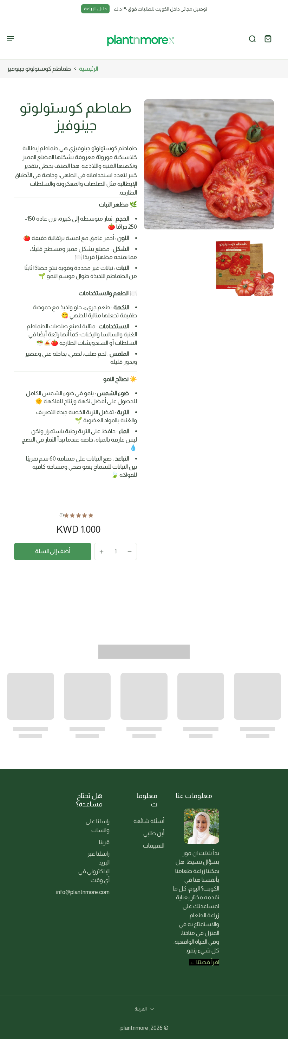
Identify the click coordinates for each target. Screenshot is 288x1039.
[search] (252, 39)
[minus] (130, 551)
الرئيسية (88, 68)
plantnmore (134, 1028)
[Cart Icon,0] (267, 38)
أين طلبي (153, 833)
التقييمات (153, 845)
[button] (52, 551)
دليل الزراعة (95, 8)
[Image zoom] (209, 164)
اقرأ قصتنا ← (204, 962)
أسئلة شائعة (148, 821)
